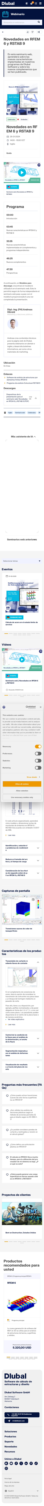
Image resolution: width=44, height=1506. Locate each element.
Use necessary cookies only (22, 797)
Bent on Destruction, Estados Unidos (21, 1233)
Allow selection (22, 791)
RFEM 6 (11, 1283)
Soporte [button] (9, 1441)
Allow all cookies (22, 784)
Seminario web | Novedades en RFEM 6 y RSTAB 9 (19, 193)
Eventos (7, 569)
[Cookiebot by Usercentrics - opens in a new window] (27, 707)
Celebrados (11, 119)
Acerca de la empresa (12, 1482)
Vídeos (6, 644)
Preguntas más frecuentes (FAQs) (22, 1086)
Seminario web (20, 413)
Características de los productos (21, 952)
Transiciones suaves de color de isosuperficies (19, 930)
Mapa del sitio (9, 1486)
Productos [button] (10, 1436)
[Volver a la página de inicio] (8, 3)
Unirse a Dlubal (13, 1459)
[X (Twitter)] (21, 1463)
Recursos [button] (10, 1451)
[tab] (6, 633)
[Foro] (6, 1463)
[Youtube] (11, 1463)
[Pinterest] (31, 1463)
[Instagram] (6, 1468)
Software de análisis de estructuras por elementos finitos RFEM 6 (22, 378)
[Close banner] (40, 707)
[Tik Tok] (36, 1463)
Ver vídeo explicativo (16, 1019)
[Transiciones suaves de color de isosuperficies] (22, 909)
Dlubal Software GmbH (17, 1392)
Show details (32, 777)
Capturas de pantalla (16, 890)
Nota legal (8, 1478)
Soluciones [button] (11, 1431)
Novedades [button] (11, 1446)
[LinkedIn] (26, 1463)
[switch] (38, 753)
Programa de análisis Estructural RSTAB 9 (23, 383)
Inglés (10, 413)
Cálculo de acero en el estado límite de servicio (22, 623)
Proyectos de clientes (16, 1194)
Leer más (11, 835)
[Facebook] (16, 1463)
